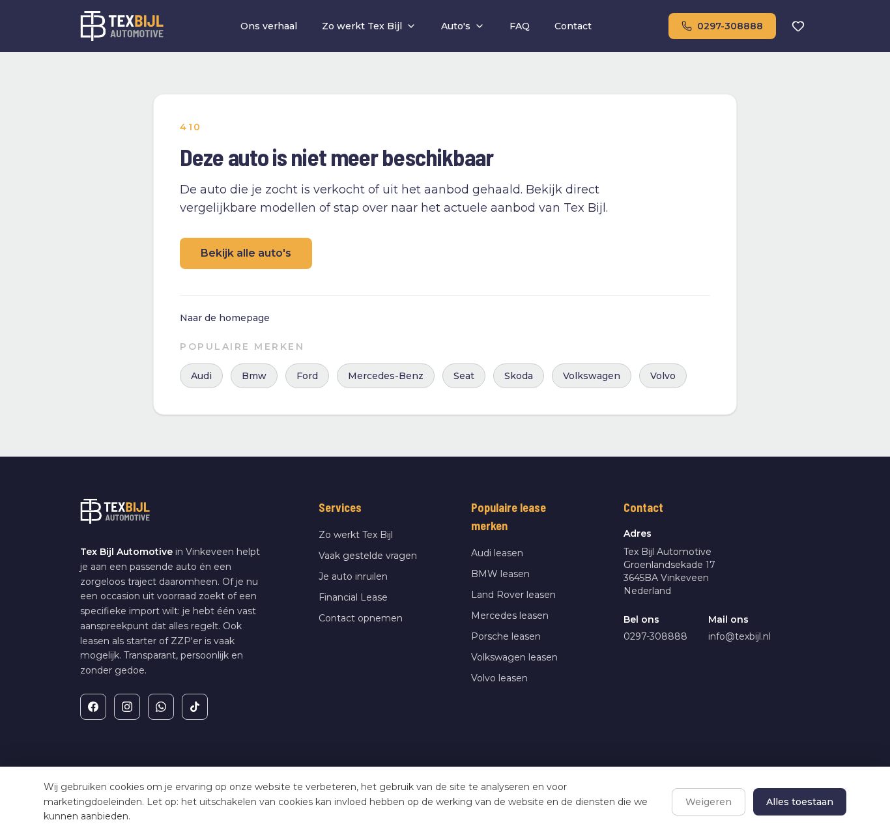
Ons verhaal (268, 26)
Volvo (663, 376)
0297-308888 (730, 26)
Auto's (455, 26)
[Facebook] (93, 707)
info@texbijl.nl (739, 636)
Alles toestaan (799, 802)
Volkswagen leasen (514, 657)
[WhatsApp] (161, 707)
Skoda (518, 376)
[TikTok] (195, 707)
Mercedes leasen (510, 615)
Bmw (254, 376)
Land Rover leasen (513, 595)
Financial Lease (353, 597)
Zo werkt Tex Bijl (362, 26)
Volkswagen (591, 376)
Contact (573, 26)
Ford (307, 376)
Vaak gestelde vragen (368, 555)
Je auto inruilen (353, 576)
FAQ (520, 26)
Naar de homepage (225, 318)
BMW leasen (500, 574)
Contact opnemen (361, 618)
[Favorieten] (798, 26)
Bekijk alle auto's (246, 253)
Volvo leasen (499, 678)
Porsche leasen (506, 636)
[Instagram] (127, 707)
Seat (463, 376)
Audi (201, 376)
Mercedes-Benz (385, 376)
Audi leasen (497, 553)
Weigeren (708, 802)
